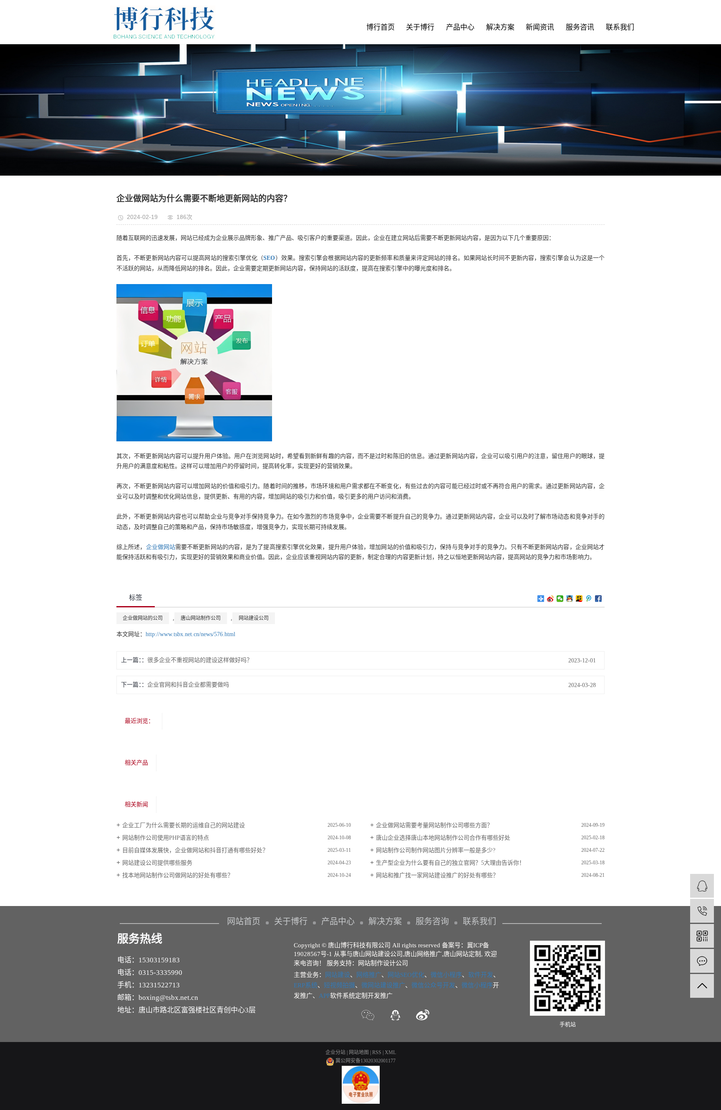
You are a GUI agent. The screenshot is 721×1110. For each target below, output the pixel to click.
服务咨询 (432, 921)
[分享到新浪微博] (550, 598)
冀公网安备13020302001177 (365, 1061)
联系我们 (620, 27)
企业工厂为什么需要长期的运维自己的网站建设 (183, 825)
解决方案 (500, 27)
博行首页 (380, 27)
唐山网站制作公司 (201, 618)
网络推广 (368, 975)
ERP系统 (306, 985)
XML (390, 1052)
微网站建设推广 (383, 985)
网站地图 (359, 1052)
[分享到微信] (560, 598)
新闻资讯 (540, 27)
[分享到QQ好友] (569, 598)
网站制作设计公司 (383, 963)
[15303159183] (702, 911)
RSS (376, 1052)
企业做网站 (161, 547)
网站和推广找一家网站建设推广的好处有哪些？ (437, 875)
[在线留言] (702, 961)
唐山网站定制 (462, 954)
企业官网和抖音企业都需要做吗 (188, 685)
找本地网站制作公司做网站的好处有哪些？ (177, 875)
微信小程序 (446, 975)
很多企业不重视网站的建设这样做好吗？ (199, 660)
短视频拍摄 (339, 985)
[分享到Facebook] (598, 598)
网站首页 (243, 921)
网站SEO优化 (406, 975)
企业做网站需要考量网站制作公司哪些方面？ (434, 825)
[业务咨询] (702, 886)
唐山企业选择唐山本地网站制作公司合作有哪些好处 (443, 838)
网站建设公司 (254, 618)
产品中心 (460, 27)
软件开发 (480, 975)
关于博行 (420, 27)
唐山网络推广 (423, 954)
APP (324, 995)
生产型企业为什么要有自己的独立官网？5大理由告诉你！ (450, 863)
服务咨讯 (580, 27)
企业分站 (335, 1052)
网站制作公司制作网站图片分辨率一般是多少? (435, 850)
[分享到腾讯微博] (588, 598)
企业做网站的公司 (143, 618)
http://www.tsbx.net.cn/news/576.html (190, 634)
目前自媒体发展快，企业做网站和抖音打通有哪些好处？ (195, 850)
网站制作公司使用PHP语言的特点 (165, 838)
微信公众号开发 (433, 985)
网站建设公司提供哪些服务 (157, 863)
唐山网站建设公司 (378, 954)
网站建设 (337, 975)
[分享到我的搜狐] (579, 598)
